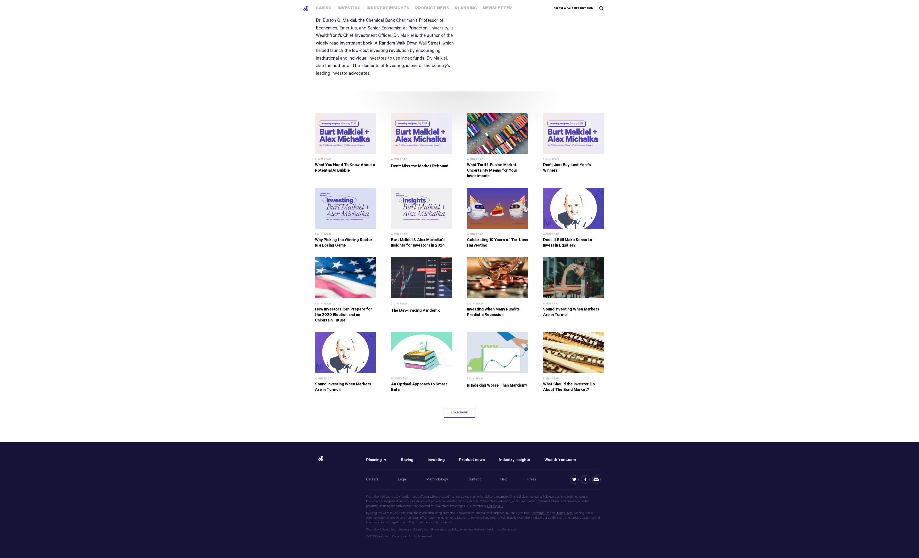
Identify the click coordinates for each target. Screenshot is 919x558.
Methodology (437, 479)
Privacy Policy (564, 513)
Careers (372, 479)
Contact (474, 479)
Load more (459, 412)
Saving (407, 460)
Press (531, 479)
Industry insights (514, 460)
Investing (436, 460)
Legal (402, 479)
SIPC (500, 506)
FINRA (491, 506)
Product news (472, 460)
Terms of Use (540, 513)
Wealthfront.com (560, 460)
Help (504, 479)
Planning (374, 460)
